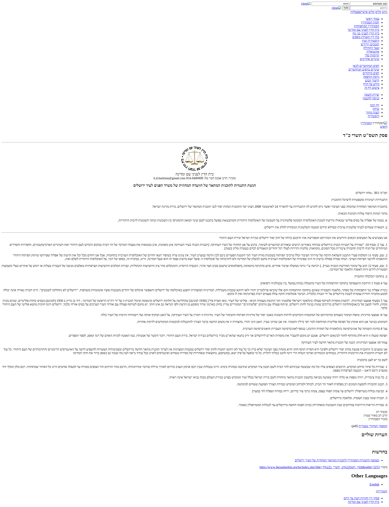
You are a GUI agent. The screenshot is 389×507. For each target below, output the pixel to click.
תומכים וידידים (370, 44)
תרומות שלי (372, 55)
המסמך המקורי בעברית (373, 426)
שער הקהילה (371, 48)
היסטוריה (373, 116)
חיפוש (383, 126)
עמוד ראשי (372, 18)
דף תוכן (374, 105)
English (374, 484)
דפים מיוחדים (371, 73)
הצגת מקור (372, 112)
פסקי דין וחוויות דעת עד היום (361, 498)
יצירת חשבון (371, 94)
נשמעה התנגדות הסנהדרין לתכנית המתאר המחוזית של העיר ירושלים (337, 460)
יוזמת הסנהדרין (370, 22)
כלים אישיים (366, 12)
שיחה (376, 109)
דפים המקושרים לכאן (366, 66)
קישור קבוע (372, 80)
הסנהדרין (366, 123)
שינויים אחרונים (369, 59)
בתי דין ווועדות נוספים (365, 37)
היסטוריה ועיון (370, 40)
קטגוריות (381, 491)
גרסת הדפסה (371, 76)
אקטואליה (373, 51)
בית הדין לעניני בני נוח (366, 33)
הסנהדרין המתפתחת (366, 26)
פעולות (355, 12)
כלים (378, 12)
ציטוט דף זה (371, 87)
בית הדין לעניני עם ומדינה (363, 29)
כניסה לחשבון (371, 98)
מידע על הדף (371, 84)
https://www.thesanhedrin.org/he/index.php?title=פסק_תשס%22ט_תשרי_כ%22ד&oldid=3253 (320, 467)
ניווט (384, 12)
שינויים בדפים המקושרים (363, 69)
